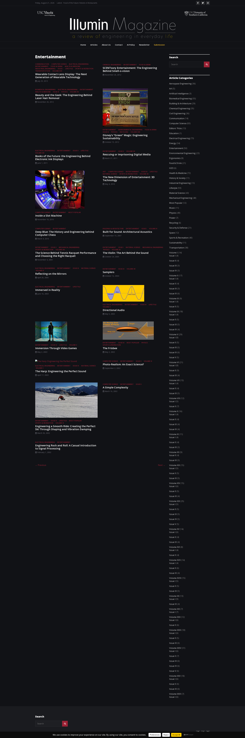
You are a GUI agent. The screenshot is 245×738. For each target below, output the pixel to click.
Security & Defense (178, 227)
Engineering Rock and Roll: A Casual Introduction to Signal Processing (65, 447)
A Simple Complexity (115, 387)
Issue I (60, 69)
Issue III (56, 92)
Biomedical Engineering (45, 89)
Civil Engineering (177, 113)
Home (83, 44)
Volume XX (174, 596)
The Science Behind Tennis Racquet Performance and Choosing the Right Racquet (65, 254)
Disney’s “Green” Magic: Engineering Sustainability (125, 136)
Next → (161, 465)
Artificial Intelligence (178, 93)
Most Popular (74, 212)
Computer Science (59, 64)
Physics (64, 92)
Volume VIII (60, 250)
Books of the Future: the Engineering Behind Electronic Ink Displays (62, 157)
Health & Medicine (72, 66)
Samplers (108, 272)
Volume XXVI (175, 693)
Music (172, 207)
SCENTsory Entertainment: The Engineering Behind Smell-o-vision (130, 69)
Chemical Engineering (112, 65)
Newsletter (144, 44)
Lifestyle (69, 69)
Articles (93, 44)
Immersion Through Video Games (56, 348)
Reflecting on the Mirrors (50, 273)
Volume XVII (57, 71)
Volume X (173, 411)
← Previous (40, 465)
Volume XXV (175, 676)
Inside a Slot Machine (48, 215)
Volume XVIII (175, 578)
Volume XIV (174, 483)
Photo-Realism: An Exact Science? (123, 364)
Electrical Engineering (79, 64)
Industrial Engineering (45, 69)
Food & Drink (56, 66)
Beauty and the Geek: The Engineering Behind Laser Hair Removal (63, 96)
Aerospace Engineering (180, 83)
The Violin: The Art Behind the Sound (126, 253)
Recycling (124, 132)
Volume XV (74, 92)
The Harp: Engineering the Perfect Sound (60, 371)
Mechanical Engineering (69, 247)
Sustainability (175, 242)
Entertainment (41, 66)
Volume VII (130, 151)
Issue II (75, 151)
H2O (171, 168)
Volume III (174, 298)
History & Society (177, 178)
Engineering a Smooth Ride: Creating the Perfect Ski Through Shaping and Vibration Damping (65, 427)
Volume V (107, 307)
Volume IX (153, 229)
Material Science (110, 174)
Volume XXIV (175, 648)
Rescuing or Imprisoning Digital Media (127, 154)
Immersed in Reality (47, 290)
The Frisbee (110, 348)
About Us (106, 44)
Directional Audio (114, 310)
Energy (172, 143)
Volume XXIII (175, 630)
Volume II (173, 275)
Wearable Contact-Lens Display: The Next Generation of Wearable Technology (61, 75)
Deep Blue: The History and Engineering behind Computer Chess (64, 233)
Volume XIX (174, 501)
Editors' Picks (175, 128)
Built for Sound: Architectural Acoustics (127, 232)
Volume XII (144, 174)
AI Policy (131, 44)
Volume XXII (175, 617)
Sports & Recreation (84, 69)
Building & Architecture (113, 229)
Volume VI (148, 361)
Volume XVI (174, 547)
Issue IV (143, 304)
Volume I (173, 252)
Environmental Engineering (130, 130)
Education (174, 133)
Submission (159, 44)
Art (104, 172)
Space (172, 232)
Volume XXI (174, 609)
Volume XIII (39, 153)
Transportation (42, 71)
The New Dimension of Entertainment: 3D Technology (129, 178)
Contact (119, 44)
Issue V (172, 357)
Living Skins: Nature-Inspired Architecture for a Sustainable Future (89, 3)
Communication (42, 64)
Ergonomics (175, 158)
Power (172, 217)
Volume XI (174, 434)
